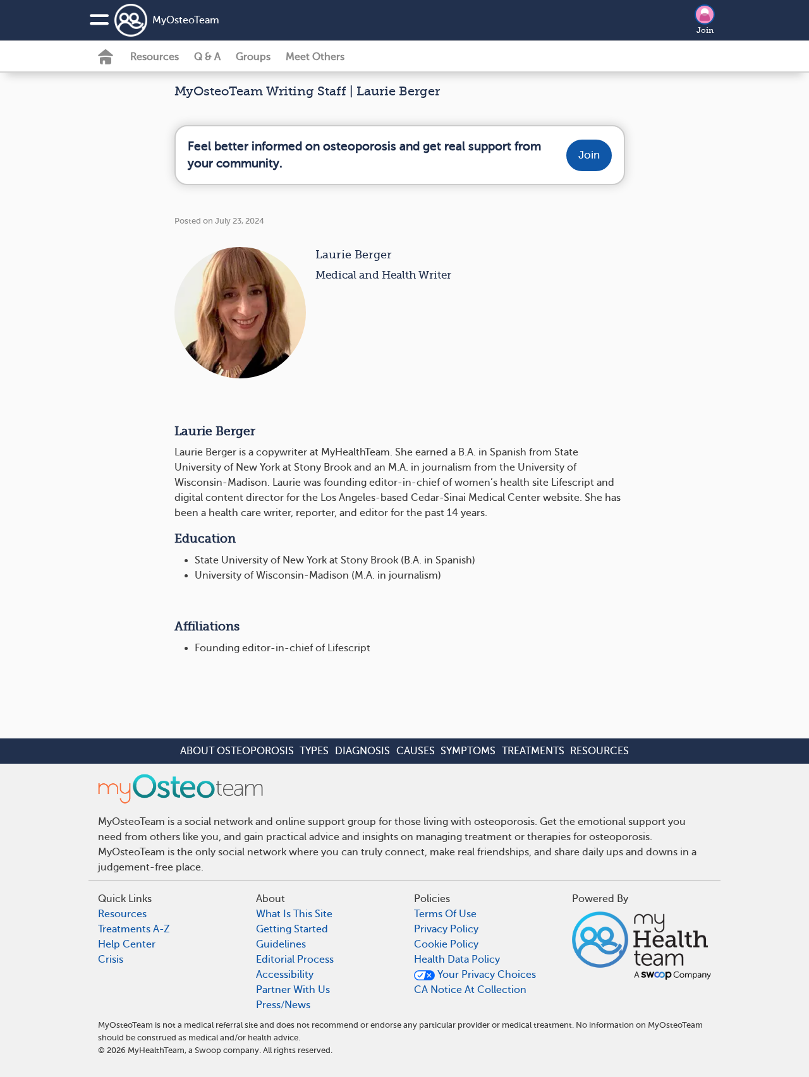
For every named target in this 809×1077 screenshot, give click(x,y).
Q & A (207, 57)
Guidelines (281, 944)
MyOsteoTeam (185, 20)
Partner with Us (293, 990)
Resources (154, 57)
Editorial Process (295, 959)
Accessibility (284, 974)
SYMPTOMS (468, 751)
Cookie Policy (446, 944)
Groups (253, 57)
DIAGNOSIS (362, 751)
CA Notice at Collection (470, 990)
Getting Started (292, 929)
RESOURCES (599, 751)
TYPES (314, 751)
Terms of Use (445, 914)
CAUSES (415, 751)
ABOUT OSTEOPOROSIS (237, 751)
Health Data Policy (457, 959)
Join (705, 30)
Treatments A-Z (134, 929)
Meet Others (315, 57)
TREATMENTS (533, 751)
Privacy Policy (446, 929)
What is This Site (294, 914)
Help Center (126, 944)
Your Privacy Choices (485, 974)
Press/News (283, 1005)
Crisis (110, 959)
